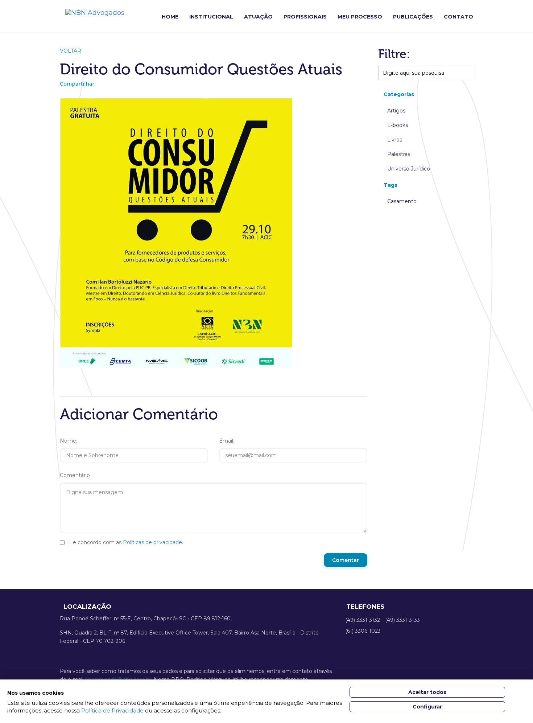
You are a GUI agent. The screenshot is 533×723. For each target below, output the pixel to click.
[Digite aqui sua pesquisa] (469, 73)
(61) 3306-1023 (363, 631)
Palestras (398, 154)
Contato (458, 16)
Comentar (345, 560)
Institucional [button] (211, 16)
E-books (397, 125)
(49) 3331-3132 (362, 620)
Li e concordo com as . (125, 542)
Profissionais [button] (305, 16)
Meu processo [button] (360, 16)
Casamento (402, 201)
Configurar (427, 706)
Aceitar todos (427, 692)
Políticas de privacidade (152, 542)
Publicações (413, 16)
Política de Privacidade (112, 710)
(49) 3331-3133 (402, 620)
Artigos (396, 110)
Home (170, 16)
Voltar (70, 51)
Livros (394, 139)
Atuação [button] (258, 16)
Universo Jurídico (408, 168)
